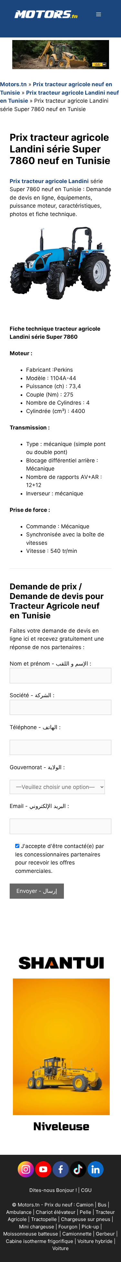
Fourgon (68, 1227)
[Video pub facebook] (61, 1137)
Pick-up (91, 1227)
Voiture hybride (95, 1241)
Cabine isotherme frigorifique (40, 1241)
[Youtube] (43, 1176)
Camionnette (77, 1234)
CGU (86, 1190)
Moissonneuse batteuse (31, 1234)
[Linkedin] (26, 1176)
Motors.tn (13, 84)
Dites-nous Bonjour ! (53, 1190)
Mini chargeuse (37, 1227)
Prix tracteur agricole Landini (49, 181)
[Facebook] (61, 1176)
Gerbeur (106, 1234)
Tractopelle (44, 1219)
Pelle (85, 1212)
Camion (85, 1205)
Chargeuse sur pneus (86, 1219)
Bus (102, 1205)
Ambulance (19, 1212)
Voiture (60, 1248)
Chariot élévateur (56, 1212)
